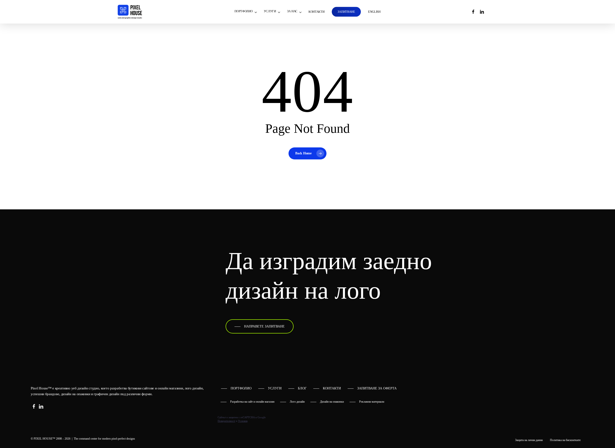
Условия (242, 420)
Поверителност (226, 420)
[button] (259, 326)
